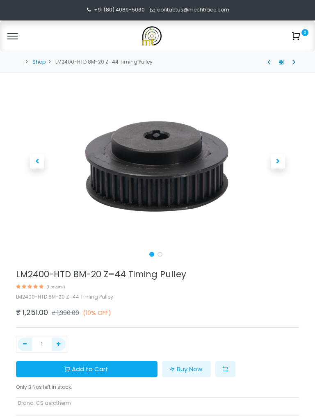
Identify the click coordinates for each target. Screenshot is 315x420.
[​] (269, 62)
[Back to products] (281, 62)
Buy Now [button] (189, 369)
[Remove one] (25, 344)
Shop (39, 61)
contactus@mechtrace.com (194, 9)
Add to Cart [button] (90, 369)
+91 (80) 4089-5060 (119, 9)
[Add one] (59, 344)
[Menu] (12, 36)
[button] (37, 161)
